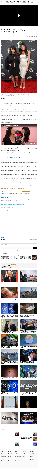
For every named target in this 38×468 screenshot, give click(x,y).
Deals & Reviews (10, 462)
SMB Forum (9, 456)
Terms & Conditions (18, 456)
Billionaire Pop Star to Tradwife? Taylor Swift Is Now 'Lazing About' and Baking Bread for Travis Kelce (28, 409)
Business (2, 457)
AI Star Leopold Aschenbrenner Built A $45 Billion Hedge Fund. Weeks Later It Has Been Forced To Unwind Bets (9, 316)
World (1, 453)
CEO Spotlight (10, 460)
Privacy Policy (28, 193)
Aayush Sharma (4, 35)
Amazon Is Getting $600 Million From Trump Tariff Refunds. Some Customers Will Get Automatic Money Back (28, 393)
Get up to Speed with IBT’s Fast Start (32, 264)
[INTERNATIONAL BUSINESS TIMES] (19, 2)
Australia (24, 453)
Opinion (2, 463)
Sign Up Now (14, 264)
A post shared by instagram (15, 157)
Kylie (5, 162)
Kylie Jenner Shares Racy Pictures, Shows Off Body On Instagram (12, 200)
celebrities (13, 171)
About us (16, 453)
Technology (2, 459)
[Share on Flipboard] (31, 36)
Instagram (21, 111)
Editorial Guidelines (28, 210)
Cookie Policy (17, 459)
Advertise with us (17, 460)
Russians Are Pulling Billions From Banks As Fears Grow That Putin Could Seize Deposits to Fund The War (28, 284)
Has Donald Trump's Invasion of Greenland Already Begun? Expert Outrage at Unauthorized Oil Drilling (9, 362)
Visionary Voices (10, 453)
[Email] (34, 36)
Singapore (24, 456)
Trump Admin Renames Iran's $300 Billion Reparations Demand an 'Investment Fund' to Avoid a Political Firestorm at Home (9, 284)
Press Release (10, 459)
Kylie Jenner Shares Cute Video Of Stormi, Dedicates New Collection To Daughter (15, 199)
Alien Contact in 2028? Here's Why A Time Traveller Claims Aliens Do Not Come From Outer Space (28, 300)
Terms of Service (22, 193)
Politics (2, 460)
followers (10, 163)
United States (24, 459)
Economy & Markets (3, 456)
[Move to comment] (36, 36)
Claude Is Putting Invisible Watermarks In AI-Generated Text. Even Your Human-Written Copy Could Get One (9, 426)
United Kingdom (25, 457)
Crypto (1, 462)
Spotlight (9, 457)
